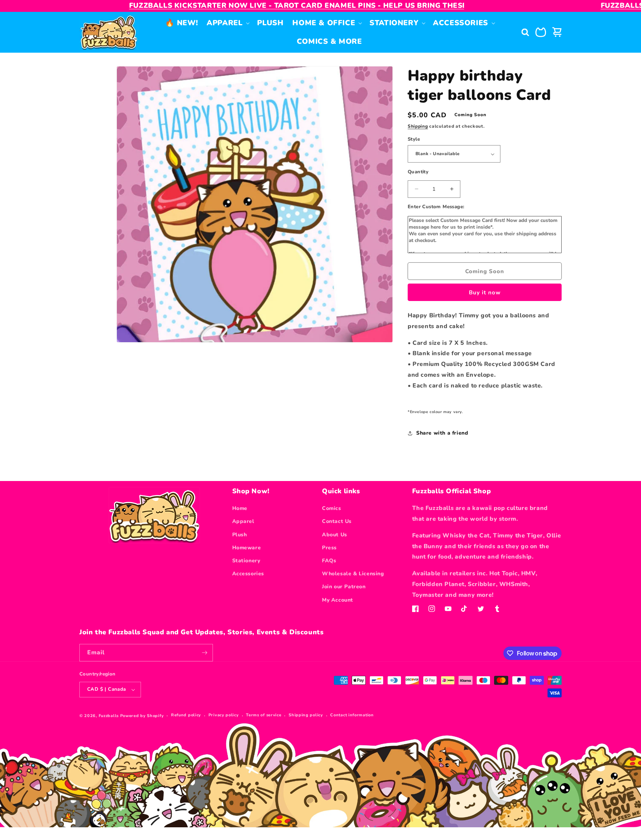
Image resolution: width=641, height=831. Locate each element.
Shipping (418, 126)
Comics (331, 508)
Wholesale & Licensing (353, 573)
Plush (239, 534)
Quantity (418, 172)
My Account (337, 599)
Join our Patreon (344, 586)
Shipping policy (306, 715)
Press (329, 547)
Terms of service (263, 715)
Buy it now (485, 292)
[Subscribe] (204, 652)
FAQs (329, 560)
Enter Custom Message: (436, 206)
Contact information (352, 715)
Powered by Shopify (142, 716)
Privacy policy (223, 715)
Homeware (246, 547)
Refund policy (186, 715)
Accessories (248, 573)
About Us (334, 534)
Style (414, 139)
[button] (227, 23)
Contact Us (337, 521)
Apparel (243, 521)
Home (239, 508)
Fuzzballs (109, 716)
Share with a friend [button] (442, 432)
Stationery (246, 560)
